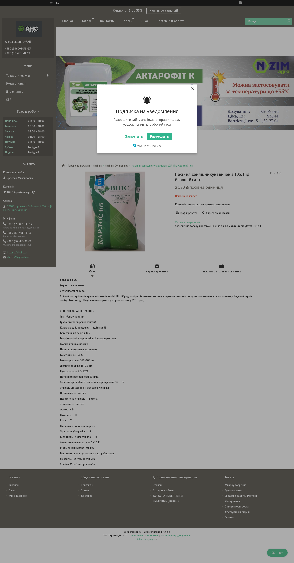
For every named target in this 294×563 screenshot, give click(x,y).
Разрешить (159, 136)
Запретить (134, 136)
